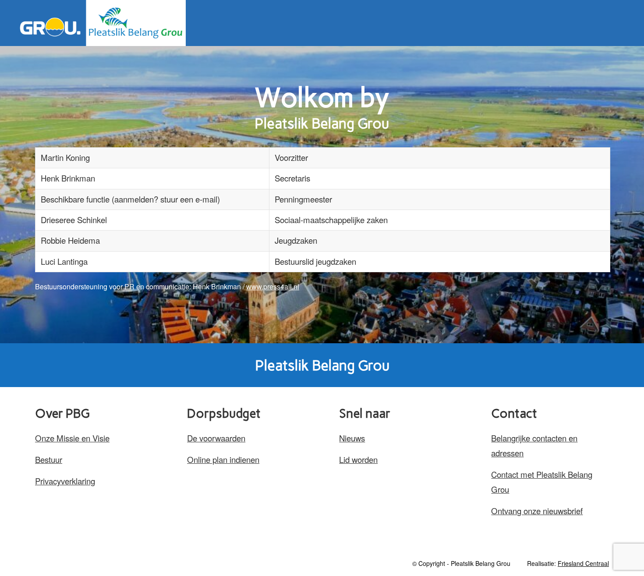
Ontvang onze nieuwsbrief (537, 510)
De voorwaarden (216, 438)
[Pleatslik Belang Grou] (99, 23)
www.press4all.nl (272, 286)
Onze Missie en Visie (72, 438)
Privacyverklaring (65, 481)
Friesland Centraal (583, 563)
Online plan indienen (223, 459)
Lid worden (358, 459)
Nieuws (352, 438)
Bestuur (48, 459)
